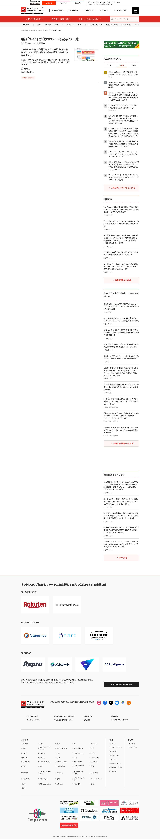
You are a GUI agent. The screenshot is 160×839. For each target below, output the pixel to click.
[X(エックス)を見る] (111, 703)
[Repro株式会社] (33, 664)
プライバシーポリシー (34, 720)
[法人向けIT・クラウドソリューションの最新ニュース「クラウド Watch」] (69, 811)
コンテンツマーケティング (94, 25)
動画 (40, 766)
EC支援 (110, 4)
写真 (23, 766)
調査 (92, 784)
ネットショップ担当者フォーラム (32, 10)
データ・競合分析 (62, 761)
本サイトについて (32, 716)
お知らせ (113, 751)
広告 (58, 753)
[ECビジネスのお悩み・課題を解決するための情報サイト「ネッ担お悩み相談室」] (69, 826)
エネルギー (91, 4)
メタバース (70, 25)
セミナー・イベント (116, 747)
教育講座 (104, 4)
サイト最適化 (26, 761)
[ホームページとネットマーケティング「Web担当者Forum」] (109, 803)
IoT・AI (102, 2)
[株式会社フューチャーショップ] (35, 635)
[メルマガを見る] (99, 703)
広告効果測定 (61, 766)
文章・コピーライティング (79, 766)
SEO (92, 748)
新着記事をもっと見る (123, 280)
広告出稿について (121, 10)
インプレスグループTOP (120, 720)
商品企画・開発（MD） (78, 773)
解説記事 (132, 743)
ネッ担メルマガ (88, 10)
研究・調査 (117, 2)
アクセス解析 (95, 757)
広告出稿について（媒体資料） (64, 716)
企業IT (90, 2)
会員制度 (42, 757)
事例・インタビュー (116, 763)
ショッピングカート (97, 779)
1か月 (133, 65)
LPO (75, 757)
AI (62, 25)
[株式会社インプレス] (37, 815)
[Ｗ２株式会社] (87, 664)
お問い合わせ (88, 716)
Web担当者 (63, 3)
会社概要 (87, 720)
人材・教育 (94, 773)
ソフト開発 (96, 2)
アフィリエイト (126, 25)
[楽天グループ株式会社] (35, 605)
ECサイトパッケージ (79, 779)
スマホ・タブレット (44, 761)
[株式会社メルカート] (60, 664)
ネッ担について (106, 10)
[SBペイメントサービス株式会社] (67, 605)
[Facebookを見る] (105, 703)
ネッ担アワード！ (74, 10)
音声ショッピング (79, 753)
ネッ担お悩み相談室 (57, 10)
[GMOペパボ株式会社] (99, 635)
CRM (58, 757)
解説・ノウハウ (114, 755)
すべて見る (123, 557)
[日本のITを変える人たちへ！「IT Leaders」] (89, 811)
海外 (39, 25)
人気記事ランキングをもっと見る (123, 188)
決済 (23, 784)
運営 (92, 766)
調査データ (113, 759)
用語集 (33, 30)
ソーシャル (42, 753)
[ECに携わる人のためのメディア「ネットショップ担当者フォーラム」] (129, 811)
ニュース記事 (133, 747)
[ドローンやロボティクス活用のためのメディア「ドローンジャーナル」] (109, 818)
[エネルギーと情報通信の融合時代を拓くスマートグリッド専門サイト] (109, 811)
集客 (79, 25)
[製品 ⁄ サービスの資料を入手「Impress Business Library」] (69, 818)
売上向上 (25, 757)
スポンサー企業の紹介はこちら (121, 684)
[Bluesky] (117, 703)
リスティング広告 (112, 25)
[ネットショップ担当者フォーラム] (32, 706)
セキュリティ (26, 779)
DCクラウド (109, 2)
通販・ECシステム (45, 784)
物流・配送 (60, 773)
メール (24, 753)
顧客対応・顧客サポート (44, 773)
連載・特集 (25, 25)
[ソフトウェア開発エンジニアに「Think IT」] (89, 803)
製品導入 (77, 3)
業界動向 (60, 784)
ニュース (113, 743)
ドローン (98, 4)
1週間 (121, 65)
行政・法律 (77, 784)
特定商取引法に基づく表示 (64, 720)
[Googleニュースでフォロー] (123, 703)
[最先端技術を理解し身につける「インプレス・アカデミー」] (129, 818)
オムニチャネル (44, 779)
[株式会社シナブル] (114, 664)
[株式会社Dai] (67, 635)
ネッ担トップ (24, 30)
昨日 (109, 65)
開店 (58, 779)
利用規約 (115, 716)
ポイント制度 (78, 761)
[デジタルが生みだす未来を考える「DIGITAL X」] (89, 818)
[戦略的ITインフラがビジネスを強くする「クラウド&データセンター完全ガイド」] (69, 803)
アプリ (93, 753)
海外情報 (48, 25)
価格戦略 (25, 773)
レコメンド (94, 761)
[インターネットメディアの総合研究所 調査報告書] (129, 803)
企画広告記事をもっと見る (123, 443)
